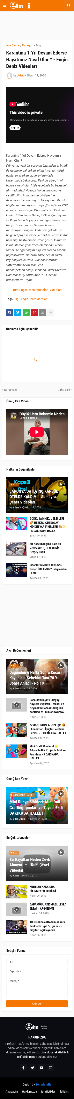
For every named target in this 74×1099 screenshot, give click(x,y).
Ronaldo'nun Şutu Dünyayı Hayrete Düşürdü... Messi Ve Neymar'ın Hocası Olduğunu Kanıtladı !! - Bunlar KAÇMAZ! (47, 706)
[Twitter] (17, 312)
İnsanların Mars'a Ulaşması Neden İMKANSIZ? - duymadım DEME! (48, 569)
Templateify (43, 1084)
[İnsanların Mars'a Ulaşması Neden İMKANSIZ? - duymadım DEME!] (16, 570)
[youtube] (41, 1067)
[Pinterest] (34, 312)
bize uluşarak (49, 1052)
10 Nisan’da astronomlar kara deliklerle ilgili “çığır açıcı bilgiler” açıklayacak (47, 926)
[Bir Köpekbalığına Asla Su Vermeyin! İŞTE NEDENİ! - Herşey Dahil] (16, 549)
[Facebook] (9, 312)
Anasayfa (12, 1091)
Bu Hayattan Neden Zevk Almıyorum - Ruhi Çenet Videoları (29, 865)
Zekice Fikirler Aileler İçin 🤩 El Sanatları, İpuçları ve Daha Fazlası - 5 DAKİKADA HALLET (48, 729)
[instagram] (50, 1067)
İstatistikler (48, 1091)
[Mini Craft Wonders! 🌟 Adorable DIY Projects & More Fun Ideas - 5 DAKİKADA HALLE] (16, 751)
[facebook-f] (23, 1067)
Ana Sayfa (12, 45)
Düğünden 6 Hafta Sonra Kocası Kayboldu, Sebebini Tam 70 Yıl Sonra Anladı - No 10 (35, 678)
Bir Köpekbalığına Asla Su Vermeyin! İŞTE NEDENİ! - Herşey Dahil (45, 548)
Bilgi (38, 45)
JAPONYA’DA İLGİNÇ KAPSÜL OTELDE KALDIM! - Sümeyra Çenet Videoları (33, 497)
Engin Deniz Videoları (34, 299)
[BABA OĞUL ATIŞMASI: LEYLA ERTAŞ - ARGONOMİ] (16, 909)
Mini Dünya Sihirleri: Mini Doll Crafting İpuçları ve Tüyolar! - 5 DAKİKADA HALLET (36, 807)
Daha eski (64, 389)
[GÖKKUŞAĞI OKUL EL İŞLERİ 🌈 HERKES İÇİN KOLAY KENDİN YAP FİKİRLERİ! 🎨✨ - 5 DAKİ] (16, 523)
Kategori (27, 45)
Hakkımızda (29, 1091)
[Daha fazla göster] (50, 312)
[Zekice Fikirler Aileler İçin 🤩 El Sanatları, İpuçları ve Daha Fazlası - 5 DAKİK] (16, 730)
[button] (4, 5)
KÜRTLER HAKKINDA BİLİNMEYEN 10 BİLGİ (43, 889)
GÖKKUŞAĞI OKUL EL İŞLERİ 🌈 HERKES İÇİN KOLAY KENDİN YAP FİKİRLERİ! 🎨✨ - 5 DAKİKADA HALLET (48, 525)
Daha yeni (10, 389)
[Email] (42, 312)
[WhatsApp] (26, 312)
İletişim (63, 1091)
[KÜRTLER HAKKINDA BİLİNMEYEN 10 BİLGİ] (16, 891)
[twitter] (32, 1067)
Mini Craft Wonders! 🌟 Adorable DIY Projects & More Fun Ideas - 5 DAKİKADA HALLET (48, 752)
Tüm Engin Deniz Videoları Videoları (37, 290)
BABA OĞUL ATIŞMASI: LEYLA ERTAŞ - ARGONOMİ (48, 906)
